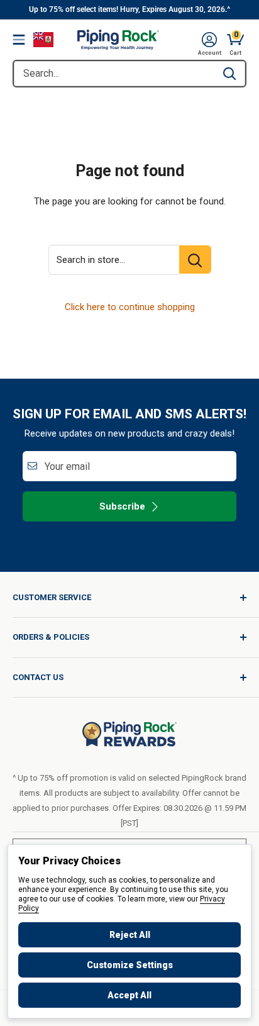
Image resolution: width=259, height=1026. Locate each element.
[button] (209, 39)
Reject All (129, 935)
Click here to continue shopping (130, 307)
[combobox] (114, 73)
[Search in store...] (195, 259)
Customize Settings (130, 965)
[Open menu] (19, 40)
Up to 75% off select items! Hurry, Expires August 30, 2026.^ (129, 9)
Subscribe (122, 506)
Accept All (129, 995)
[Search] (229, 73)
